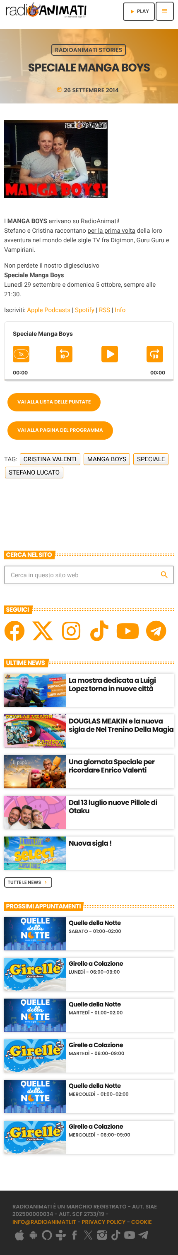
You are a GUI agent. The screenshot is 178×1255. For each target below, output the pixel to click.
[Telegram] (156, 630)
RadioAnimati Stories (88, 50)
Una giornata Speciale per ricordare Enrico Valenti (111, 766)
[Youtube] (127, 630)
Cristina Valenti (50, 459)
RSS (104, 310)
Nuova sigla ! (90, 843)
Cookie (141, 1222)
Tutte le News (28, 882)
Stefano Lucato (34, 472)
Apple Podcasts (48, 310)
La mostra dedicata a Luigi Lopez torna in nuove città (112, 684)
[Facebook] (14, 630)
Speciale (151, 459)
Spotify (84, 310)
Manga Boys (107, 459)
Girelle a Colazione (96, 964)
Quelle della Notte (95, 923)
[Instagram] (71, 630)
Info (120, 310)
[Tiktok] (99, 630)
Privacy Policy (104, 1222)
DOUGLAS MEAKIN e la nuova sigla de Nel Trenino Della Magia (121, 725)
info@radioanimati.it (44, 1222)
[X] (42, 630)
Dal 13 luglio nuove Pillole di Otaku (113, 806)
